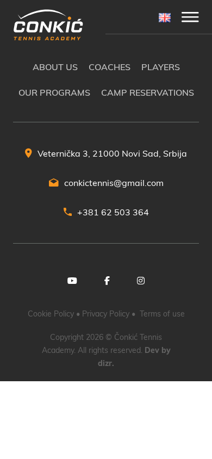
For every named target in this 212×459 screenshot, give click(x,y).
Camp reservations (147, 92)
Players (160, 66)
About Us (55, 66)
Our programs (54, 92)
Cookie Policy (51, 314)
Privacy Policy (105, 314)
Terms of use (162, 314)
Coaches (109, 66)
